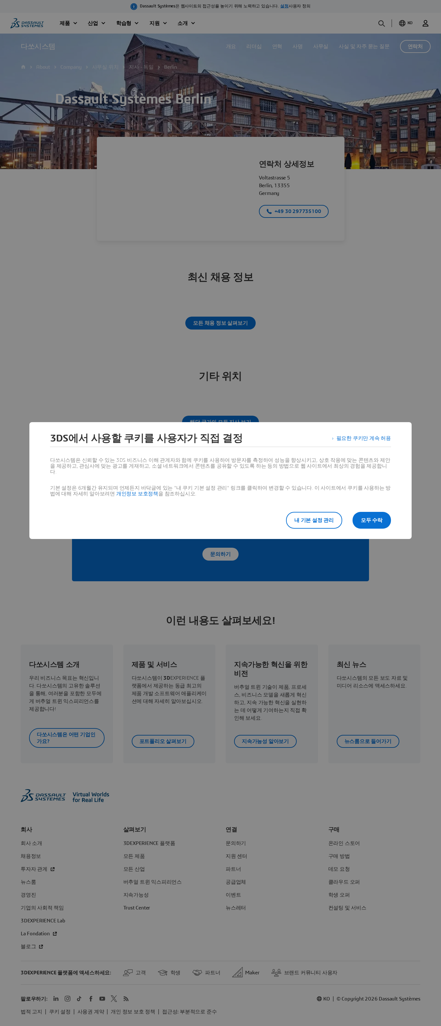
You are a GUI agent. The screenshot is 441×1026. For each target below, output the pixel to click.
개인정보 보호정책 (137, 493)
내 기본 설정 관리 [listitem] (314, 520)
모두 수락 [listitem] (372, 520)
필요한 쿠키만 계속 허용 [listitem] (363, 438)
